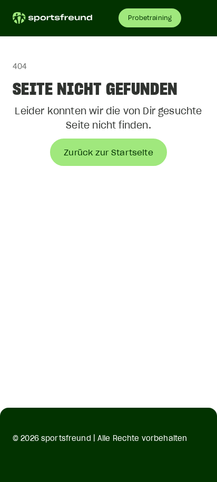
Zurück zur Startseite (108, 152)
